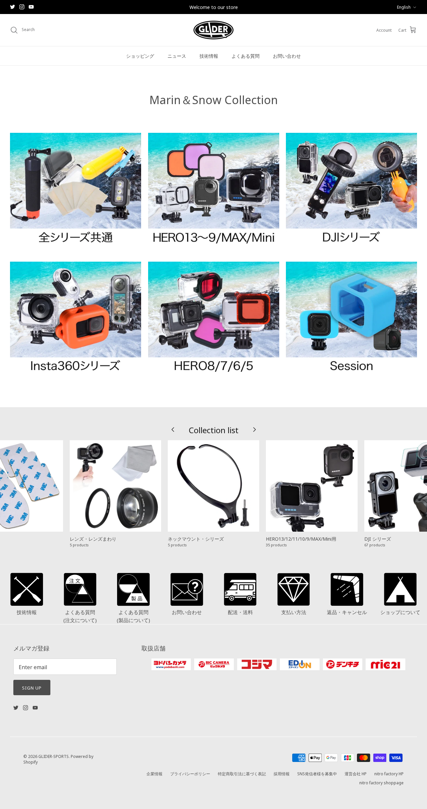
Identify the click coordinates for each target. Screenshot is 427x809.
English (404, 7)
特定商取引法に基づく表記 (242, 773)
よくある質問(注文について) (80, 615)
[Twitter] (12, 6)
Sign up (32, 688)
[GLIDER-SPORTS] (213, 30)
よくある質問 (246, 55)
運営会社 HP (356, 773)
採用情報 (282, 773)
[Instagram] (21, 6)
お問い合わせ (287, 55)
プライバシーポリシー (190, 773)
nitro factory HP (389, 773)
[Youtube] (31, 6)
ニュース (176, 55)
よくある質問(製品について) (133, 615)
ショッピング (140, 55)
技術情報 (208, 55)
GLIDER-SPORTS (53, 756)
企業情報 (154, 773)
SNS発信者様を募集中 (317, 773)
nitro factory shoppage (381, 782)
